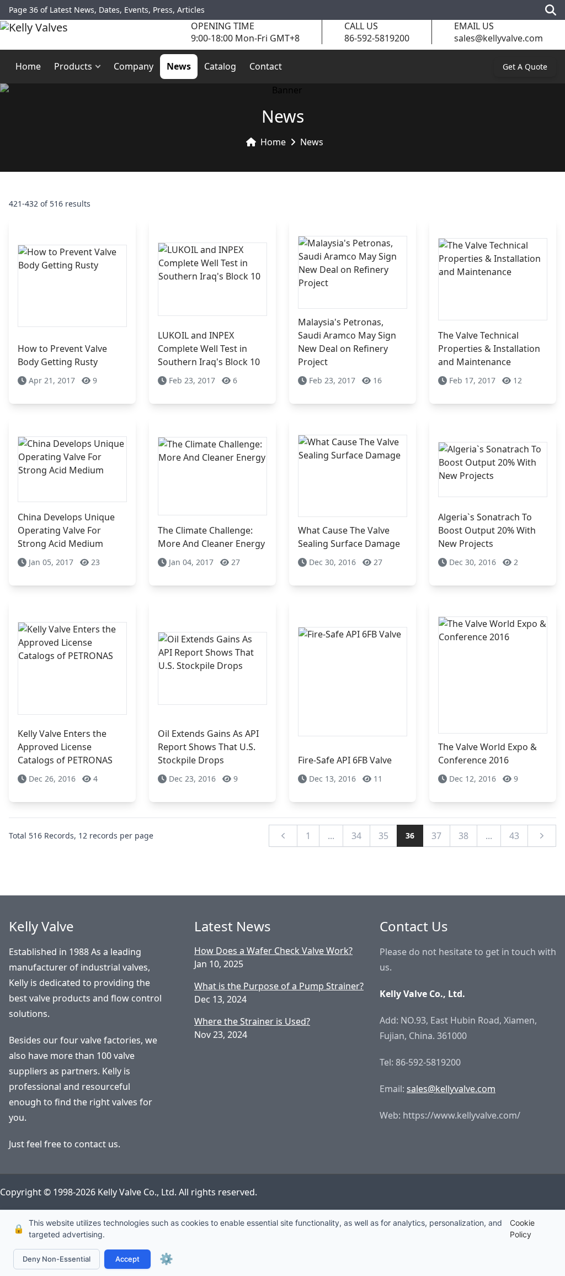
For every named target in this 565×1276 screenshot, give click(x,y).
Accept (127, 1258)
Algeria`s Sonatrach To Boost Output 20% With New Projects (487, 530)
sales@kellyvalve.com (498, 38)
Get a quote (525, 66)
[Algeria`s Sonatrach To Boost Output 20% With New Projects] (492, 469)
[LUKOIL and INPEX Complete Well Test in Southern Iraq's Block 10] (212, 279)
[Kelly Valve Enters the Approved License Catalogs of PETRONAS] (72, 668)
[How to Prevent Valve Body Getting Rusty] (72, 285)
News (179, 66)
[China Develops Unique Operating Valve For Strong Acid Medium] (72, 469)
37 (436, 836)
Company (133, 66)
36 (410, 835)
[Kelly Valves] (34, 32)
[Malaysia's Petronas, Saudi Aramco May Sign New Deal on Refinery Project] (352, 272)
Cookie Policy (522, 1228)
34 (356, 836)
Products (73, 66)
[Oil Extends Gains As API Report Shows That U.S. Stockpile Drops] (212, 668)
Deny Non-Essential (56, 1258)
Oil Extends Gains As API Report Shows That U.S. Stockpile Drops (208, 746)
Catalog (220, 66)
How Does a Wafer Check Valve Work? (273, 951)
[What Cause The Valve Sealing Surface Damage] (352, 476)
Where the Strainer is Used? (252, 1021)
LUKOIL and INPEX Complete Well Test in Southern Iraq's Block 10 (209, 348)
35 (383, 836)
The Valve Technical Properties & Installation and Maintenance (489, 348)
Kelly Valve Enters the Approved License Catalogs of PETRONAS (65, 746)
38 (463, 836)
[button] (100, 66)
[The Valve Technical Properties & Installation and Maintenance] (492, 279)
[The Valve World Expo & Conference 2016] (492, 674)
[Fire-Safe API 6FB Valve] (352, 681)
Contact (265, 66)
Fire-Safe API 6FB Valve (345, 760)
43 (514, 836)
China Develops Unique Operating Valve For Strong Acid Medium (66, 530)
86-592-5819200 (376, 38)
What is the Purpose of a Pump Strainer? (279, 986)
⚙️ (166, 1259)
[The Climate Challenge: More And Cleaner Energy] (212, 476)
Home (28, 66)
